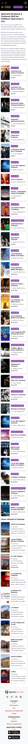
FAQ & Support (14, 705)
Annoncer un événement (14, 724)
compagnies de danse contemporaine (13, 51)
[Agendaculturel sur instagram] (16, 697)
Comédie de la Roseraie (16, 591)
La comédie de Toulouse (16, 574)
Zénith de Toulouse (18, 524)
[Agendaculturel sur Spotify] (20, 697)
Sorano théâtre (16, 656)
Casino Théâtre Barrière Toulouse (17, 540)
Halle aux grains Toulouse (17, 640)
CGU (14, 708)
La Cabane (15, 607)
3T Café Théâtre (17, 556)
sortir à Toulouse (9, 25)
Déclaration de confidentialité (14, 711)
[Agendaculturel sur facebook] (11, 697)
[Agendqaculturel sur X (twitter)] (7, 697)
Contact (14, 713)
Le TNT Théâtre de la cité (17, 623)
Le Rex (13, 672)
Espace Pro (14, 721)
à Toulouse (17, 72)
